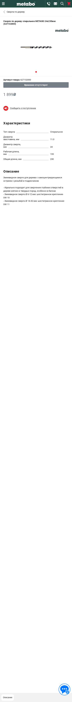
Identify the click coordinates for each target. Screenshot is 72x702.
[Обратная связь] (64, 689)
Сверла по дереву (16, 12)
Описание (7, 697)
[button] (36, 72)
